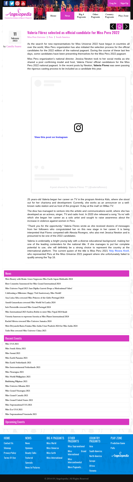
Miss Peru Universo (36, 37)
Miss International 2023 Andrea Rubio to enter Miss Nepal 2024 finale (36, 312)
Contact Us (8, 443)
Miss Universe (53, 448)
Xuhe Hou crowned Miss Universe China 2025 (25, 330)
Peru (51, 37)
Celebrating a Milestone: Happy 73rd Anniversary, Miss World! (33, 293)
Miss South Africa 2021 (15, 348)
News (67, 15)
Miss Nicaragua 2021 (14, 372)
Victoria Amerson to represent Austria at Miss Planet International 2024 (37, 316)
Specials (29, 462)
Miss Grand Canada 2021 (16, 395)
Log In (113, 3)
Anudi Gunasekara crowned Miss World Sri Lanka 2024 (30, 302)
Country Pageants (109, 15)
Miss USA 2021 (12, 344)
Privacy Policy (10, 453)
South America (63, 37)
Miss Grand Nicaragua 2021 (17, 391)
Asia (91, 446)
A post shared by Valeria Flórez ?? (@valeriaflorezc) (78, 187)
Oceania (92, 470)
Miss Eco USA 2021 (14, 409)
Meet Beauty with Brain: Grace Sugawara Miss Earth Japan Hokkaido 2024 (39, 279)
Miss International (54, 457)
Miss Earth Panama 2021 (16, 358)
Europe (92, 461)
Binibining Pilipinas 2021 (16, 381)
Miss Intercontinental (75, 460)
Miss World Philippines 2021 (17, 376)
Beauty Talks (30, 453)
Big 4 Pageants (81, 15)
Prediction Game (118, 443)
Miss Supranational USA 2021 (18, 405)
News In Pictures (32, 467)
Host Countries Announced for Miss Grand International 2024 (33, 284)
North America (95, 456)
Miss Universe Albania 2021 (17, 386)
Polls (113, 448)
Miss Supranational (76, 446)
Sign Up (124, 3)
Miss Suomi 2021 (12, 353)
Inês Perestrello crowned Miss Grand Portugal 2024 (28, 307)
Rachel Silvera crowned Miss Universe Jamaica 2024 (28, 321)
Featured (29, 457)
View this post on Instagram (51, 137)
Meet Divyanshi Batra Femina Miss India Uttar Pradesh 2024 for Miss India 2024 (41, 326)
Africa (92, 465)
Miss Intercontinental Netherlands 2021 (22, 367)
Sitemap (7, 448)
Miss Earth (51, 453)
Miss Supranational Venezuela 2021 (21, 414)
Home (53, 15)
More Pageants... (75, 467)
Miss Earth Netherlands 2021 (18, 362)
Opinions (29, 448)
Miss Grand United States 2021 (19, 400)
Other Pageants (95, 15)
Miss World (51, 443)
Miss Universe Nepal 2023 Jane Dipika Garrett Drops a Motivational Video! (38, 288)
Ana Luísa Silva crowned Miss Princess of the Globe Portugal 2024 (34, 298)
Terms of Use (10, 457)
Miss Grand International (77, 452)
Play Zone (123, 15)
